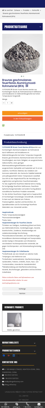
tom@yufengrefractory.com (13, 381)
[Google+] (9, 355)
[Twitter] (19, 355)
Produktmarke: (9, 135)
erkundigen (22, 113)
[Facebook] (4, 355)
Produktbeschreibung (15, 142)
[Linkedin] (14, 355)
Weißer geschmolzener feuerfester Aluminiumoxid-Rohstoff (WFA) (14, 330)
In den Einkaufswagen (22, 118)
